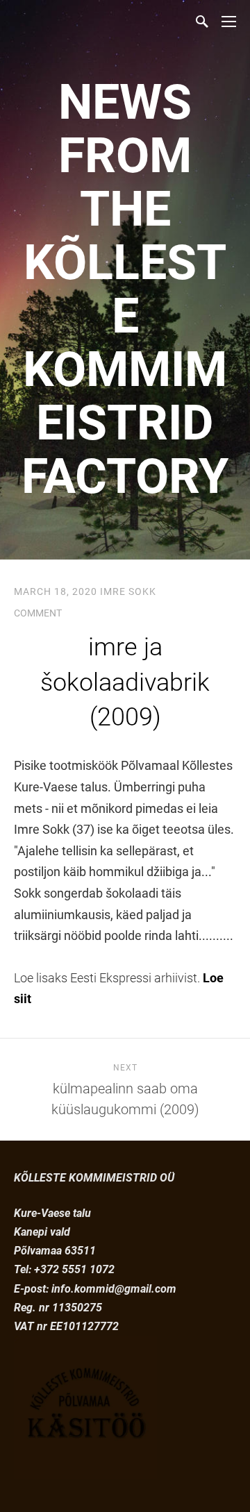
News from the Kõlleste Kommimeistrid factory (125, 289)
